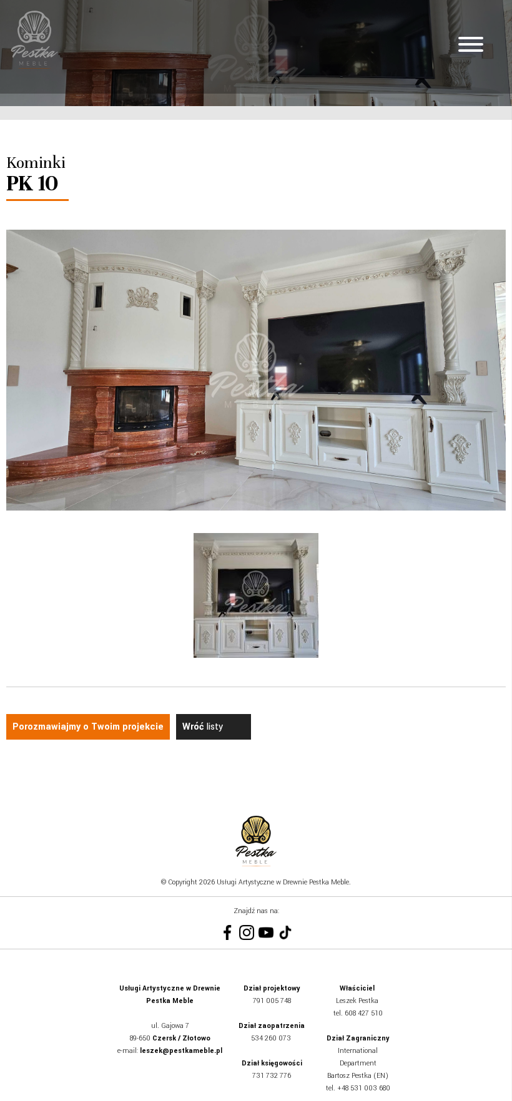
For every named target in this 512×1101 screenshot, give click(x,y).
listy (202, 726)
